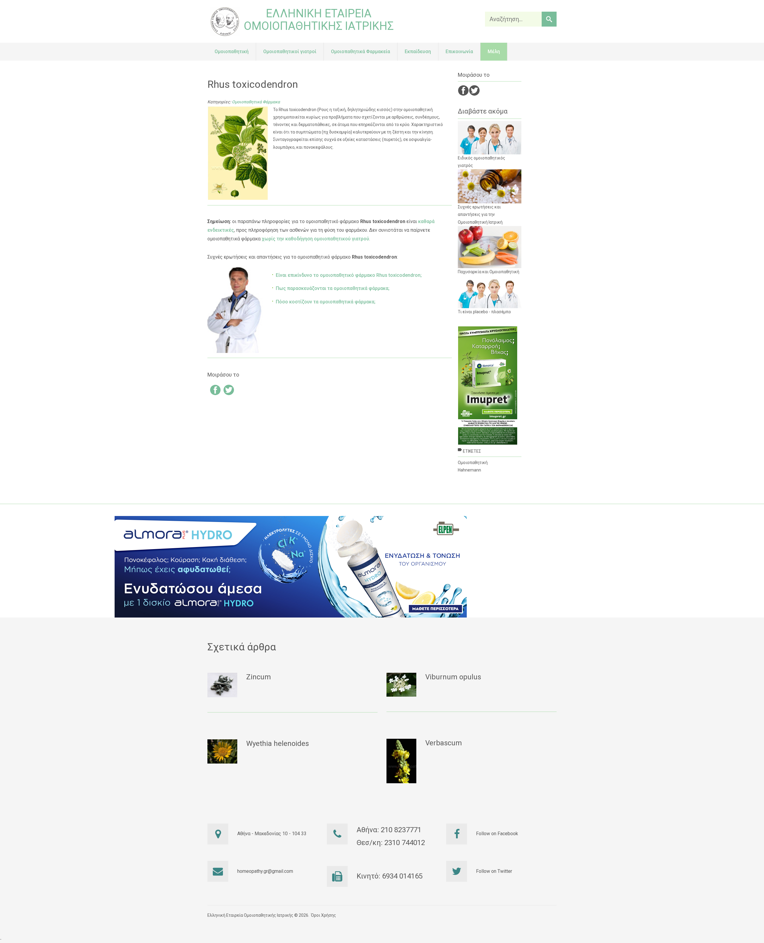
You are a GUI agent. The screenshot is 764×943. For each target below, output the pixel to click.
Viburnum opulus (453, 677)
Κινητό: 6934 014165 (390, 876)
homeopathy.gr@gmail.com (265, 871)
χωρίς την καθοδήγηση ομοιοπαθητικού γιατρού (315, 239)
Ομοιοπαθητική (473, 462)
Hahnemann (469, 470)
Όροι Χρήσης (323, 915)
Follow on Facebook (497, 833)
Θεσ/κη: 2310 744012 (391, 842)
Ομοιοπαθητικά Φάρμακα (256, 101)
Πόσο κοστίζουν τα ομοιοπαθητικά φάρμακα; (325, 302)
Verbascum (443, 743)
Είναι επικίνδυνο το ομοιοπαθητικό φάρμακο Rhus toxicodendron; (349, 275)
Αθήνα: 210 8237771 (389, 830)
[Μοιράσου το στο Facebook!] (215, 391)
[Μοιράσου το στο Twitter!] (228, 391)
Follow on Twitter (494, 871)
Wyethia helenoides (277, 743)
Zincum (258, 677)
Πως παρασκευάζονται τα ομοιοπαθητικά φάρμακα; (332, 288)
